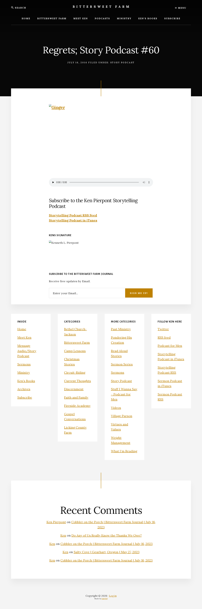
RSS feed (164, 337)
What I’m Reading (124, 451)
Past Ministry (121, 329)
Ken (63, 535)
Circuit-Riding (74, 372)
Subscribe (24, 397)
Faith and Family (76, 397)
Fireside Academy (77, 406)
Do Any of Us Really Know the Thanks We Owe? (106, 535)
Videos (116, 408)
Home (21, 329)
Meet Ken (24, 337)
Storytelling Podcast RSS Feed (73, 215)
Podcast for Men (170, 346)
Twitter (163, 329)
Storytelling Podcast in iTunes (73, 220)
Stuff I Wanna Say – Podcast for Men (124, 394)
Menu (181, 7)
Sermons (24, 364)
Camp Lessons (75, 351)
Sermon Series (122, 364)
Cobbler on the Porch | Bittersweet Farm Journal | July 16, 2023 (106, 544)
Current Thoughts (77, 381)
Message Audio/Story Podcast (26, 351)
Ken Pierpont (56, 522)
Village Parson (121, 416)
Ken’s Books (26, 381)
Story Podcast (122, 62)
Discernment (73, 389)
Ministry (23, 372)
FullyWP (105, 599)
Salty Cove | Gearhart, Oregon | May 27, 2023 (107, 552)
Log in (113, 595)
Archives (23, 389)
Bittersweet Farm (102, 7)
